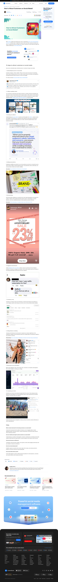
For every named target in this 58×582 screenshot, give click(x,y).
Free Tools (39, 560)
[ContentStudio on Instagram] (46, 570)
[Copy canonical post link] (21, 15)
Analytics (6, 559)
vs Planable (23, 561)
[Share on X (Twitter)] (10, 15)
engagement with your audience (13, 267)
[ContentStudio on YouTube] (50, 570)
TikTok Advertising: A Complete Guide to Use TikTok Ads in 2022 (21, 202)
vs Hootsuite (23, 556)
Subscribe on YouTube (28, 541)
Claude (31, 559)
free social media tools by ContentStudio (20, 77)
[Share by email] (19, 15)
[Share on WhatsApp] (15, 15)
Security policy (48, 578)
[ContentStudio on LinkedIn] (48, 570)
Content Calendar (15, 556)
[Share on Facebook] (13, 15)
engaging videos (15, 97)
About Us (47, 556)
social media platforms (18, 45)
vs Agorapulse (23, 560)
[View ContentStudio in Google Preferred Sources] (37, 15)
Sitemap (52, 578)
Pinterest (40, 550)
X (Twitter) (14, 550)
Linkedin (26, 550)
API (30, 556)
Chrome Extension (40, 564)
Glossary (39, 559)
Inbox (5, 560)
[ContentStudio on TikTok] (52, 570)
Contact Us (48, 565)
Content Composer (15, 560)
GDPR (40, 578)
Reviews (47, 559)
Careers (47, 560)
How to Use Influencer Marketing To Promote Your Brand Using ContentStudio (24, 337)
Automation (14, 559)
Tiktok (35, 550)
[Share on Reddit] (17, 15)
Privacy (35, 578)
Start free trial (51, 3)
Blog (6, 6)
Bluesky (46, 550)
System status (43, 578)
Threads (51, 550)
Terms (37, 578)
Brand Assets (48, 564)
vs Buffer (22, 559)
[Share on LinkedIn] (11, 15)
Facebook (9, 550)
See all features (15, 564)
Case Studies (40, 561)
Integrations (31, 561)
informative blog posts (22, 97)
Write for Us (48, 561)
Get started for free (48, 21)
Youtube (31, 550)
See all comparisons (24, 564)
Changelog (31, 564)
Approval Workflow (16, 561)
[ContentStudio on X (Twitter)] (45, 570)
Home (5, 6)
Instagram (20, 550)
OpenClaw (31, 560)
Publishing (6, 556)
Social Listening (7, 561)
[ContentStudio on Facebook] (43, 570)
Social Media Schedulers (48, 547)
